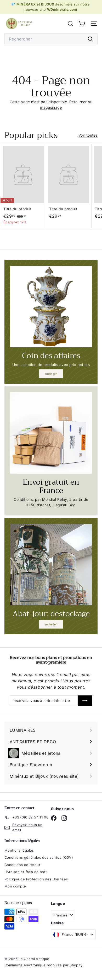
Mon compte (15, 886)
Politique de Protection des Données (36, 879)
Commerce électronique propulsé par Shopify (43, 965)
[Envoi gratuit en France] (51, 433)
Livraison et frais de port (25, 872)
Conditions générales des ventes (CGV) (38, 857)
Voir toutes (88, 135)
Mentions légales (19, 850)
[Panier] (82, 23)
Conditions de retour (22, 865)
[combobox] (51, 38)
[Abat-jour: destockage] (51, 564)
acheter (51, 374)
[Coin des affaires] (51, 306)
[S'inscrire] (85, 700)
